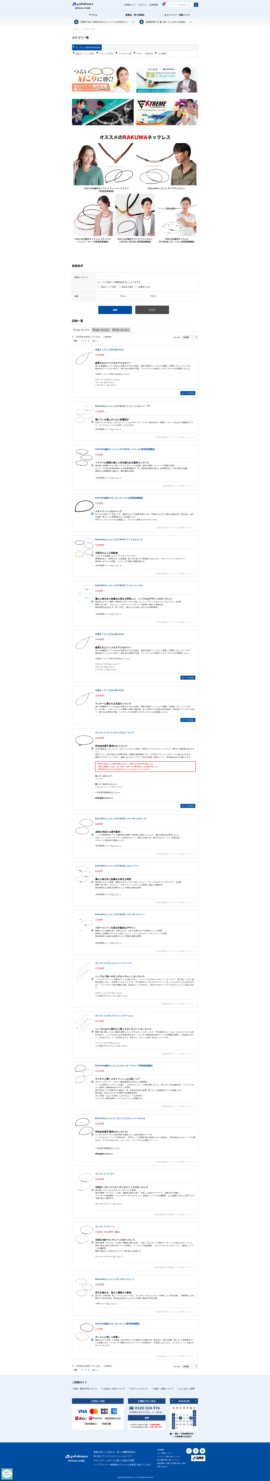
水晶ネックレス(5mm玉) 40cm (109, 634)
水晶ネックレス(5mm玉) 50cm (109, 349)
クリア (152, 310)
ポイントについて (139, 1388)
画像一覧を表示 (102, 330)
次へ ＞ (95, 341)
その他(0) (162, 53)
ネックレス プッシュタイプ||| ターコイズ (114, 732)
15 (194, 1418)
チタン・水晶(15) (144, 53)
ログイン (143, 4)
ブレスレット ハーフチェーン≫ (109, 787)
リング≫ (100, 779)
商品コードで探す (109, 287)
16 (173, 1421)
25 (180, 1424)
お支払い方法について (114, 1388)
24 (177, 1424)
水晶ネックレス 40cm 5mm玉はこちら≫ (113, 374)
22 (194, 1421)
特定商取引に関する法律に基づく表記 (171, 1463)
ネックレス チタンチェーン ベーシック (113, 963)
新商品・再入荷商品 (134, 15)
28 (191, 1424)
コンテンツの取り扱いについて (169, 1456)
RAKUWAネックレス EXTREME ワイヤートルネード (120, 406)
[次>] (196, 1400)
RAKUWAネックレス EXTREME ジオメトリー (117, 865)
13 (187, 1418)
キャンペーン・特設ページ (177, 15)
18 (180, 1421)
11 (180, 1418)
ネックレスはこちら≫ (105, 382)
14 (191, 1418)
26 (184, 1424)
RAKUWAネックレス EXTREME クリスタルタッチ (119, 539)
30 (173, 1428)
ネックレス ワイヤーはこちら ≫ (109, 1256)
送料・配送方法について (85, 1388)
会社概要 (160, 1450)
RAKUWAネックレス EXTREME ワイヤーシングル (119, 585)
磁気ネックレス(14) (85, 53)
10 (177, 1418)
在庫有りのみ (144, 287)
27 (187, 1424)
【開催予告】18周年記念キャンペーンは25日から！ (104, 22)
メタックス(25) (106, 53)
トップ (74, 29)
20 (187, 1421)
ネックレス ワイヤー (105, 1173)
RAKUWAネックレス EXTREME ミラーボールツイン (120, 914)
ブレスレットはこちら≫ (106, 385)
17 (177, 1421)
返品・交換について (163, 1388)
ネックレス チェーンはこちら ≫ (109, 1204)
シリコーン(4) (124, 53)
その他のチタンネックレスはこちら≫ (111, 996)
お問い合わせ (162, 1467)
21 (191, 1421)
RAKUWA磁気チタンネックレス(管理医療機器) (117, 1323)
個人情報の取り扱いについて (168, 1460)
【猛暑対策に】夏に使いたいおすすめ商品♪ (165, 22)
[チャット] (7, 1474)
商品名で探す (127, 287)
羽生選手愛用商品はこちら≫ (109, 792)
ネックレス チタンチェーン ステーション (114, 1015)
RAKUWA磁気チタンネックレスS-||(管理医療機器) (119, 498)
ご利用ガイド (129, 4)
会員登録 (154, 4)
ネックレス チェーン (105, 1226)
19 (184, 1421)
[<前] (172, 1400)
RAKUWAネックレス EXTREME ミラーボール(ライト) (120, 818)
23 (173, 1424)
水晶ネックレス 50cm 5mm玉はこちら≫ (113, 658)
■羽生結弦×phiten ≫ (104, 798)
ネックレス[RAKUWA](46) (88, 47)
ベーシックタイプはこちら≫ (108, 1043)
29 (194, 1424)
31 (177, 1428)
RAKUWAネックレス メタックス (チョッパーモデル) (120, 1118)
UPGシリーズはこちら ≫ (106, 1303)
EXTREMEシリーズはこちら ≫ (108, 429)
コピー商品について (164, 1453)
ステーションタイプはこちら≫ (109, 993)
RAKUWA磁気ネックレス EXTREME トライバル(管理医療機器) (125, 449)
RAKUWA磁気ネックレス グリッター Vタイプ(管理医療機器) (124, 1065)
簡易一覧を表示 (122, 330)
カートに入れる (188, 393)
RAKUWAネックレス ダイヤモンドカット (115, 1279)
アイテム (93, 15)
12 (184, 1418)
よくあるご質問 (187, 1388)
